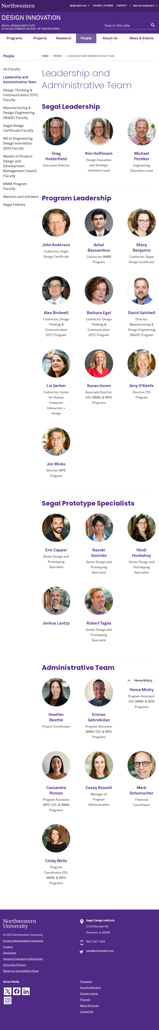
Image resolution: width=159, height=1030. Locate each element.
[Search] (152, 26)
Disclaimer (9, 953)
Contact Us (86, 1011)
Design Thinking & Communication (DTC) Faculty (20, 95)
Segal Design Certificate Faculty (18, 128)
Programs (14, 38)
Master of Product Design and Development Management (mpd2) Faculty (20, 166)
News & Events (141, 38)
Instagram (7, 1000)
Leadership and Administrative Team (19, 80)
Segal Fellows (14, 205)
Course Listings (103, 6)
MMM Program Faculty (15, 186)
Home (45, 56)
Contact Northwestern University (23, 941)
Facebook (17, 991)
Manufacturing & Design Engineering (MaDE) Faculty (19, 113)
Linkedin (26, 991)
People (86, 38)
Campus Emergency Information (23, 959)
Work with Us (78, 6)
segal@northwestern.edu (100, 951)
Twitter (7, 991)
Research (63, 38)
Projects (40, 38)
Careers (8, 947)
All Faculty (12, 69)
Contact (121, 6)
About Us (110, 38)
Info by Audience (143, 6)
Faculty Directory (90, 987)
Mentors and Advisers (20, 197)
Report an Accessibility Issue (21, 971)
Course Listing (89, 993)
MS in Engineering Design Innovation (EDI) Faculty (18, 143)
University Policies (14, 965)
